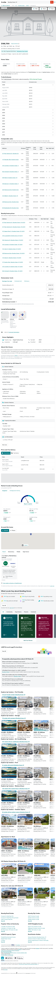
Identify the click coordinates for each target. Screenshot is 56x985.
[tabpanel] (28, 294)
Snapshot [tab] (4, 490)
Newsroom (28, 963)
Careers (24, 963)
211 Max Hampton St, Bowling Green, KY (12, 153)
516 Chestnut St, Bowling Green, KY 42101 (12, 240)
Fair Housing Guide (18, 963)
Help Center (28, 973)
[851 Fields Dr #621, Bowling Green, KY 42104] (41, 702)
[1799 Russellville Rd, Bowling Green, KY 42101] (41, 844)
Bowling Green (21, 5)
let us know (5, 969)
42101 (27, 5)
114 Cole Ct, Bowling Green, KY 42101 (11, 249)
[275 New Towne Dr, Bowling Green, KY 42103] (41, 725)
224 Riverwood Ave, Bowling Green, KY (11, 189)
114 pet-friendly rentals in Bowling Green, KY (13, 694)
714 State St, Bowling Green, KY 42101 (11, 257)
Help (52, 963)
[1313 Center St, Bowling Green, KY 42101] (9, 844)
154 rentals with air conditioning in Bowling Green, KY (16, 741)
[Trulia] (2, 958)
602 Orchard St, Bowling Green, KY (10, 171)
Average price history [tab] (15, 490)
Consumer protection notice (22, 952)
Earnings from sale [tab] (7, 281)
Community (9, 612)
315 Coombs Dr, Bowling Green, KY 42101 (12, 244)
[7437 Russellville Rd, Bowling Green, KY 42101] (9, 819)
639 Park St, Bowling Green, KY (9, 177)
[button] (52, 2)
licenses (37, 948)
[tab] (6, 453)
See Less (5, 444)
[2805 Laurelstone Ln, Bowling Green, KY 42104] (41, 819)
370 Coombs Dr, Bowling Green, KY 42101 (12, 266)
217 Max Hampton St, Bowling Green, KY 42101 (13, 227)
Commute (33, 612)
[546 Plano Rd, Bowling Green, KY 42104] (25, 725)
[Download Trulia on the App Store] (9, 958)
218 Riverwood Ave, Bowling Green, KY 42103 (13, 253)
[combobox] (30, 2)
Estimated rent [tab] (18, 281)
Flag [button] (14, 634)
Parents (26, 612)
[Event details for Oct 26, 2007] (53, 469)
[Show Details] (53, 85)
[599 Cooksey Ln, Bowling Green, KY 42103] (9, 702)
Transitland (18, 944)
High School (26, 551)
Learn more (12, 607)
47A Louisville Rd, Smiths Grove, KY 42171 (12, 235)
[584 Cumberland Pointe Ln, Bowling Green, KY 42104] (25, 868)
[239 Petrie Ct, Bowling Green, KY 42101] (41, 893)
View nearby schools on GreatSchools (12, 583)
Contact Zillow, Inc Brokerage (7, 954)
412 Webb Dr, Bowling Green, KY (10, 195)
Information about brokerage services (10, 952)
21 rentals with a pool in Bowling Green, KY (13, 765)
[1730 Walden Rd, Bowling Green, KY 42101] (41, 868)
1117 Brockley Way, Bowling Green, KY (11, 159)
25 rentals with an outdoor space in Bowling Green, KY (16, 812)
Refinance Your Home (22, 51)
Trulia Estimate (7, 79)
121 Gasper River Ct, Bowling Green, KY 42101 (13, 231)
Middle (18, 551)
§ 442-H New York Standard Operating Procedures (10, 950)
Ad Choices (9, 964)
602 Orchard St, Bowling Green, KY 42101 (12, 271)
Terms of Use (40, 963)
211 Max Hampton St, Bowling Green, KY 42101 (13, 222)
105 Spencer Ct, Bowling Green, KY (10, 183)
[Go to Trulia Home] (4, 2)
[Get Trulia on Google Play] (18, 958)
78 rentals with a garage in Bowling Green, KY (14, 718)
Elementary (11, 551)
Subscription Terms (46, 963)
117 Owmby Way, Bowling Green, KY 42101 (12, 262)
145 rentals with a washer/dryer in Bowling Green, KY (16, 788)
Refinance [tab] (26, 281)
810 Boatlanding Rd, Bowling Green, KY (11, 208)
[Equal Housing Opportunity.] (17, 973)
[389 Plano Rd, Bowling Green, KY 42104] (25, 702)
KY (16, 5)
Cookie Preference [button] (15, 964)
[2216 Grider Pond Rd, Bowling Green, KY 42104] (9, 868)
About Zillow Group (11, 963)
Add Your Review (28, 640)
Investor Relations (34, 963)
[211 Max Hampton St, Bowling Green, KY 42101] (9, 893)
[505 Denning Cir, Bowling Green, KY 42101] (25, 893)
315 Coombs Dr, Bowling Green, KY (10, 165)
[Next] (54, 705)
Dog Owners (18, 612)
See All (4, 605)
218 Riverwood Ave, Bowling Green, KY (11, 201)
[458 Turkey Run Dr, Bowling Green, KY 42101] (25, 819)
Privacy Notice (3, 964)
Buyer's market (28, 504)
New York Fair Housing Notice (6, 951)
